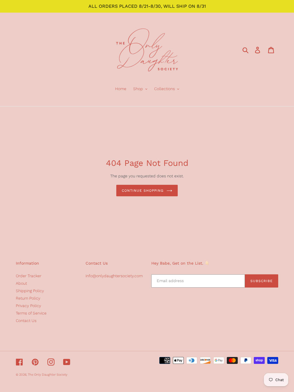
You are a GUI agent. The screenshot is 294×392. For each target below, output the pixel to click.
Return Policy (28, 298)
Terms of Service (31, 313)
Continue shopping (142, 191)
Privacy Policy (28, 305)
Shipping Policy (30, 290)
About (21, 283)
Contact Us (26, 320)
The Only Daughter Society (47, 375)
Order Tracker (28, 275)
